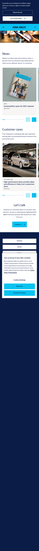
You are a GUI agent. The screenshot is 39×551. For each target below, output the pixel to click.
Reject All (19, 286)
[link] (18, 18)
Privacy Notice (12, 272)
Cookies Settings (19, 280)
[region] (19, 275)
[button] (18, 12)
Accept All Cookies (19, 293)
